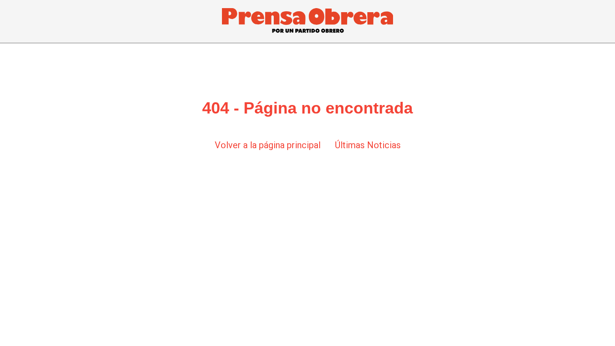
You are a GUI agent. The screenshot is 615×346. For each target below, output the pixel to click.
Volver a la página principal (268, 145)
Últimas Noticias (368, 145)
